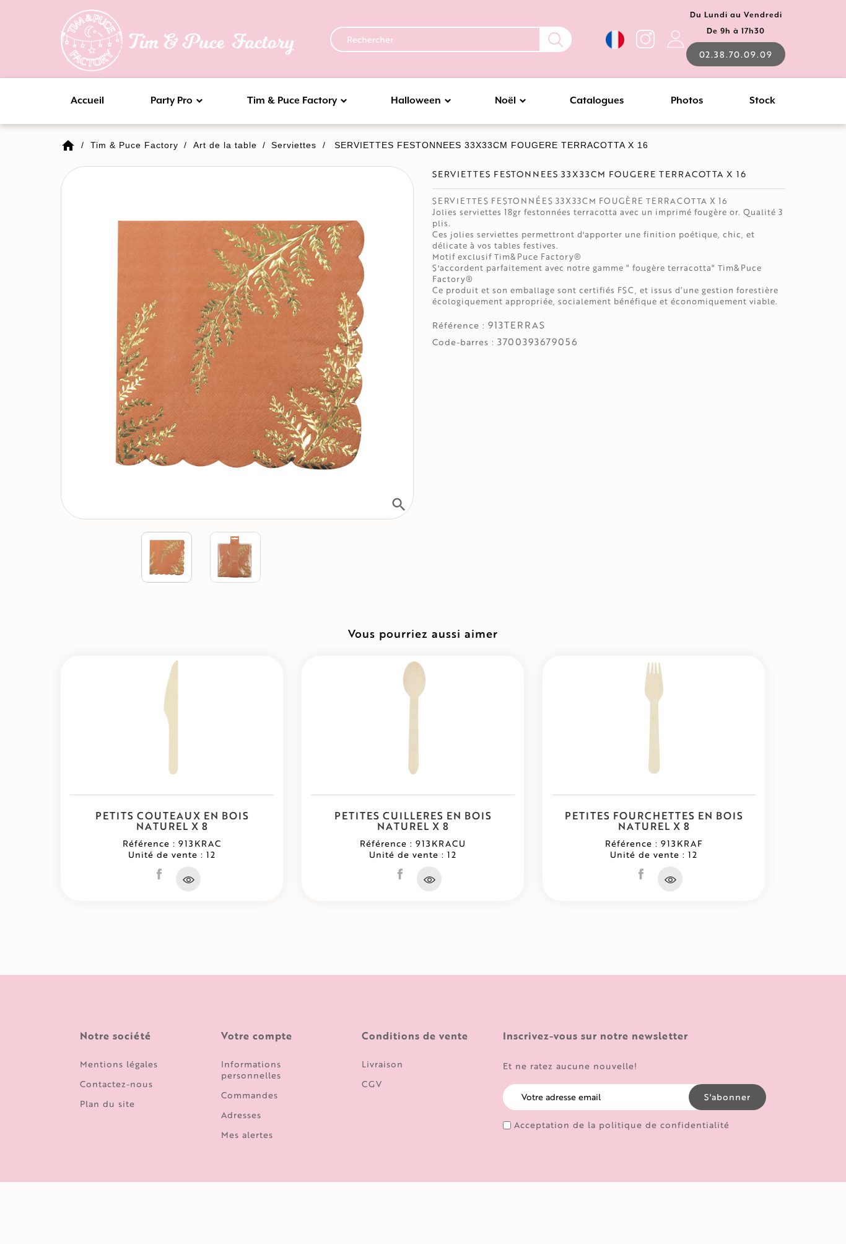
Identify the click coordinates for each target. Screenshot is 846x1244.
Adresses (241, 1115)
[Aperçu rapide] (188, 879)
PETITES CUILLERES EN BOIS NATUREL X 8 (413, 821)
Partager (159, 874)
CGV (372, 1084)
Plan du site (107, 1103)
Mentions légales (119, 1064)
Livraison (382, 1064)
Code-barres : (463, 342)
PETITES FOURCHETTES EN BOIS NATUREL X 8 (654, 821)
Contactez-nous (116, 1084)
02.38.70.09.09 (735, 54)
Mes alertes (247, 1134)
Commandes (249, 1095)
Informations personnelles (251, 1069)
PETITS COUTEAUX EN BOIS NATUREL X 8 (172, 821)
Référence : (458, 325)
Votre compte (256, 1035)
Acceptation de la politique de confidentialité (622, 1125)
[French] (615, 40)
